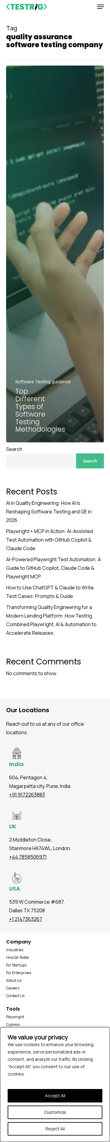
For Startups (16, 965)
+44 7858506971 (28, 856)
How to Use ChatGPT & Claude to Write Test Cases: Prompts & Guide (50, 591)
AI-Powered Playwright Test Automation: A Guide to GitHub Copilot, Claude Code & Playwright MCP (53, 568)
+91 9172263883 (27, 794)
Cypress (13, 1024)
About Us (13, 980)
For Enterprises (18, 972)
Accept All (55, 1096)
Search (14, 449)
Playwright (15, 1016)
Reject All (55, 1129)
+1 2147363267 (25, 919)
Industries (14, 949)
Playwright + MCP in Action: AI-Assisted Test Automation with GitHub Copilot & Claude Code (49, 540)
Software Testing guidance (43, 381)
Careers (12, 988)
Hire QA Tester (17, 957)
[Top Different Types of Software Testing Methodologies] (55, 254)
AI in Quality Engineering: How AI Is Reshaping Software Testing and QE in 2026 (49, 512)
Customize (55, 1112)
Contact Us (15, 995)
